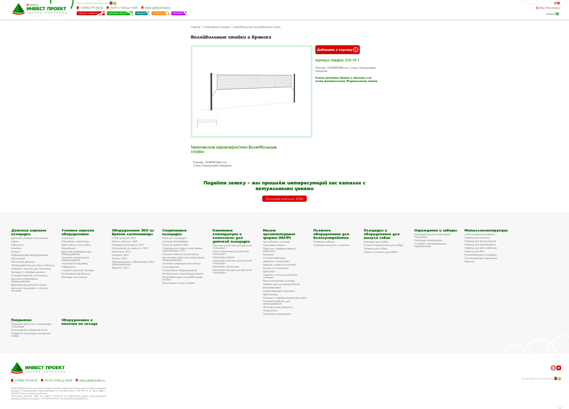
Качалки (16, 248)
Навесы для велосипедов (480, 241)
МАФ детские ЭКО (124, 238)
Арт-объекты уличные (276, 241)
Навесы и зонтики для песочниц (31, 268)
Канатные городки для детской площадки (232, 271)
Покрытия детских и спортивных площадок (31, 325)
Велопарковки (272, 287)
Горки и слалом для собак (381, 252)
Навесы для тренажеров (480, 244)
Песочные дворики (23, 261)
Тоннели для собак (375, 248)
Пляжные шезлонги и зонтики (331, 245)
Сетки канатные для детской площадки (231, 252)
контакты (178, 13)
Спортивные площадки (217, 26)
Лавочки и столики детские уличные (280, 276)
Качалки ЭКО (120, 255)
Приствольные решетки (278, 307)
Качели (15, 251)
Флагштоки (270, 310)
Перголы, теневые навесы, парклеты (279, 249)
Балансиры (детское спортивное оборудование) (183, 258)
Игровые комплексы (74, 277)
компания (159, 13)
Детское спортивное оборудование (24, 280)
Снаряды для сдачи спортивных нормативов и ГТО (182, 249)
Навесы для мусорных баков (281, 284)
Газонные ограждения (277, 314)
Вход (542, 8)
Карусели (17, 244)
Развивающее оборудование (29, 255)
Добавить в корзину (335, 49)
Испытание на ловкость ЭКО (130, 248)
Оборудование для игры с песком (33, 265)
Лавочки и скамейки (276, 261)
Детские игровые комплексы (29, 238)
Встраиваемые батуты (75, 273)
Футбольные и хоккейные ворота (182, 273)
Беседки (268, 254)
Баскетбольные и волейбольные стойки (257, 26)
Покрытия (21, 320)
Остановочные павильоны (481, 258)
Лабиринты (68, 267)
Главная (195, 26)
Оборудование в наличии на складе (79, 321)
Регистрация (553, 8)
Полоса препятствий (175, 244)
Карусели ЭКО (121, 251)
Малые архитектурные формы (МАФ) (279, 233)
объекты (141, 13)
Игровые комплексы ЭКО (128, 244)
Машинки (67, 238)
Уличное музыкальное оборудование (75, 258)
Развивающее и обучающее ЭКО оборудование (133, 263)
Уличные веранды (274, 257)
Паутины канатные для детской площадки (232, 246)
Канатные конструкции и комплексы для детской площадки (231, 235)
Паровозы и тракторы (75, 241)
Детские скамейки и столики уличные (29, 289)
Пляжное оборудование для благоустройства (331, 233)
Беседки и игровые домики (28, 272)
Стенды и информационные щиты (285, 297)
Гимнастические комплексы (29, 275)
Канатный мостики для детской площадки (232, 261)
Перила (469, 261)
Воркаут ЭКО (120, 267)
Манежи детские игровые (77, 270)
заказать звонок (117, 13)
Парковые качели (274, 245)
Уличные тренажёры (175, 241)
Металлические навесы (479, 234)
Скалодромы (170, 267)
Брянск (33, 4)
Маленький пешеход (74, 263)
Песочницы (18, 258)
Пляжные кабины (323, 241)
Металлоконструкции (486, 230)
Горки (15, 241)
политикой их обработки (74, 398)
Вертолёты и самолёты (76, 244)
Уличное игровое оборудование (77, 232)
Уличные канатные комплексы (181, 263)
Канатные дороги (224, 257)
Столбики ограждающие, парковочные (430, 244)
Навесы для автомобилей (481, 248)
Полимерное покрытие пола (29, 330)
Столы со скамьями (276, 268)
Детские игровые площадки (28, 232)
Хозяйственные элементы (279, 291)
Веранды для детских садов (28, 284)
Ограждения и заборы (435, 230)
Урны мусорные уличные (278, 280)
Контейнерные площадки (481, 254)
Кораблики (68, 248)
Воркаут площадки (174, 238)
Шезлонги (269, 271)
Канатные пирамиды (226, 266)
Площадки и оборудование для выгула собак (381, 233)
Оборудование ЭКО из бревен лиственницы (133, 232)
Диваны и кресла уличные (279, 264)
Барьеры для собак (376, 241)
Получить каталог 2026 (284, 199)
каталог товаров (87, 13)
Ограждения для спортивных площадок (432, 235)
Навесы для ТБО (474, 251)
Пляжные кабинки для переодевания (276, 302)
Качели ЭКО (119, 258)
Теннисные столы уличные (178, 283)
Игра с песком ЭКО (125, 241)
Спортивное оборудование (179, 270)
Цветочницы (270, 294)
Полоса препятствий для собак (383, 245)
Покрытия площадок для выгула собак (31, 334)
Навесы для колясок (477, 237)
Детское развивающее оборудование (76, 252)
